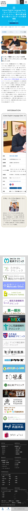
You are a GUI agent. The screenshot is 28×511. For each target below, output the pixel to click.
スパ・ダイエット (6, 468)
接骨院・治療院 (19, 452)
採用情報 (19, 502)
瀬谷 (16, 476)
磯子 (3, 480)
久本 (11, 21)
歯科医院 (17, 450)
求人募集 (16, 464)
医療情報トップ (18, 446)
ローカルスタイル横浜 (6, 474)
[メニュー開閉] (26, 2)
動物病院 (17, 454)
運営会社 (13, 502)
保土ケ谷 (4, 478)
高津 (3, 496)
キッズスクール (12, 23)
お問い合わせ (3, 500)
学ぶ (19, 26)
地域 (16, 26)
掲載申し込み (11, 500)
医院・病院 (18, 448)
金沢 (3, 484)
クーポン (16, 466)
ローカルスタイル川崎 (6, 491)
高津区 (6, 26)
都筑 (16, 482)
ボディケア (4, 466)
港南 (10, 478)
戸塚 (16, 478)
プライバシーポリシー (5, 502)
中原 (3, 494)
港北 (10, 476)
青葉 (3, 476)
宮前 (3, 493)
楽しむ (3, 450)
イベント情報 (17, 462)
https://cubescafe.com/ (15, 181)
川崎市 (2, 26)
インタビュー (11, 31)
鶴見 (16, 480)
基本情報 (4, 31)
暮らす (3, 452)
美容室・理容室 (5, 462)
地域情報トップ (4, 446)
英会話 (17, 23)
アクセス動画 (23, 31)
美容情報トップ (4, 460)
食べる (3, 448)
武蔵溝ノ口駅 (15, 21)
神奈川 (3, 482)
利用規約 (17, 500)
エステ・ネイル (5, 464)
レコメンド (17, 467)
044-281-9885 (14, 156)
